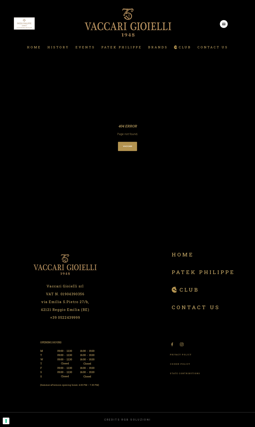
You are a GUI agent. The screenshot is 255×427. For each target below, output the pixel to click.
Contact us (196, 307)
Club (189, 289)
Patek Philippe (203, 272)
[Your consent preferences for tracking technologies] (6, 421)
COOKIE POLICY (180, 364)
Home (183, 254)
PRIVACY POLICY (181, 355)
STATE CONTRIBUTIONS (185, 373)
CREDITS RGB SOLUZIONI (127, 419)
